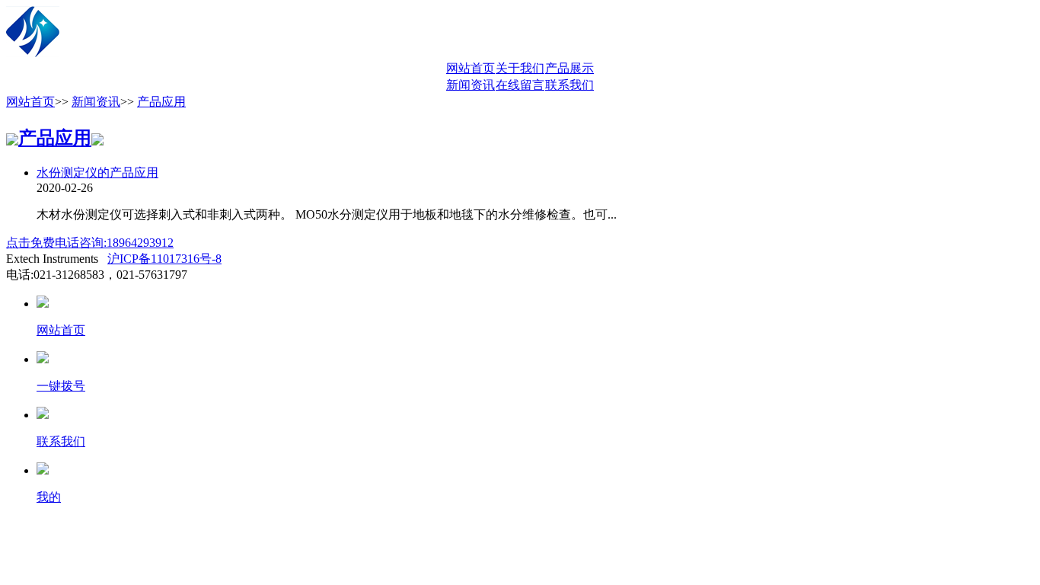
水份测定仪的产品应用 (97, 172)
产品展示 (569, 68)
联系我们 (569, 84)
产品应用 (161, 101)
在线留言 (520, 84)
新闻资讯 (470, 84)
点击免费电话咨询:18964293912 (90, 242)
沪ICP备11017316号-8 (164, 258)
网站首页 (470, 68)
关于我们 (520, 68)
